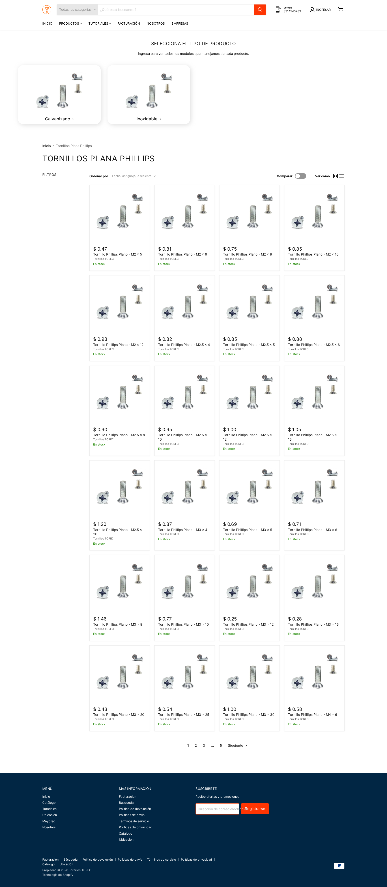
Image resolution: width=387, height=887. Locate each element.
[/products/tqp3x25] (184, 675)
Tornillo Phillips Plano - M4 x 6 (312, 714)
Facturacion (127, 796)
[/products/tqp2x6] (184, 215)
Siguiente (236, 745)
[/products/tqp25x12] (249, 395)
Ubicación (49, 815)
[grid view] (335, 176)
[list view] (342, 176)
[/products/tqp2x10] (314, 215)
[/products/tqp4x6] (314, 675)
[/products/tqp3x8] (119, 585)
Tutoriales (98, 23)
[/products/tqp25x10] (184, 395)
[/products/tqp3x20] (119, 675)
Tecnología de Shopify (57, 874)
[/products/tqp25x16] (314, 395)
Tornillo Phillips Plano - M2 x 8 (247, 254)
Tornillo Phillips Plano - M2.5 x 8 (119, 435)
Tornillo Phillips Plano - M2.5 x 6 (314, 345)
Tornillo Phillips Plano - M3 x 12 (248, 624)
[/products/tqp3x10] (184, 585)
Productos (69, 23)
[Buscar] (260, 9)
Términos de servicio (134, 821)
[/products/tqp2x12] (119, 305)
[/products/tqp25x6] (314, 305)
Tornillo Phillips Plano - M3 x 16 (313, 624)
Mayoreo (48, 821)
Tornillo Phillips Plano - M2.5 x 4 (184, 345)
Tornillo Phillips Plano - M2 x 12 (118, 345)
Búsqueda (126, 802)
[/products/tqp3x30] (249, 675)
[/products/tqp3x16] (314, 585)
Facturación (129, 23)
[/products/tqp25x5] (249, 305)
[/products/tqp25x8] (119, 395)
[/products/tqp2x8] (249, 215)
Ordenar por (98, 176)
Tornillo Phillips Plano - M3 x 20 (118, 714)
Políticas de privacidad (135, 827)
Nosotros (156, 23)
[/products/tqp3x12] (249, 585)
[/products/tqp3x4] (184, 490)
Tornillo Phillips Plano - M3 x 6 (312, 530)
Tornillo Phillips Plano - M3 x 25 (183, 714)
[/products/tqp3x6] (314, 490)
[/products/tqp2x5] (119, 215)
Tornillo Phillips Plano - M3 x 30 (248, 714)
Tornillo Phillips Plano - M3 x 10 (183, 624)
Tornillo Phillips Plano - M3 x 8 (117, 624)
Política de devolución (135, 809)
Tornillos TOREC (103, 258)
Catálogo (49, 802)
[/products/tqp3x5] (249, 490)
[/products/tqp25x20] (119, 490)
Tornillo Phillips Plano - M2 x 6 (182, 254)
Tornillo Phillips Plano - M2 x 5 (117, 254)
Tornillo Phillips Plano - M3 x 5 (247, 530)
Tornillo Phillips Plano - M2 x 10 (313, 254)
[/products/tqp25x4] (184, 305)
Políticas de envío (131, 815)
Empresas (180, 23)
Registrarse (255, 808)
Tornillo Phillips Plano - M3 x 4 (182, 530)
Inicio (47, 23)
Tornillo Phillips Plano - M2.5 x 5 (249, 345)
